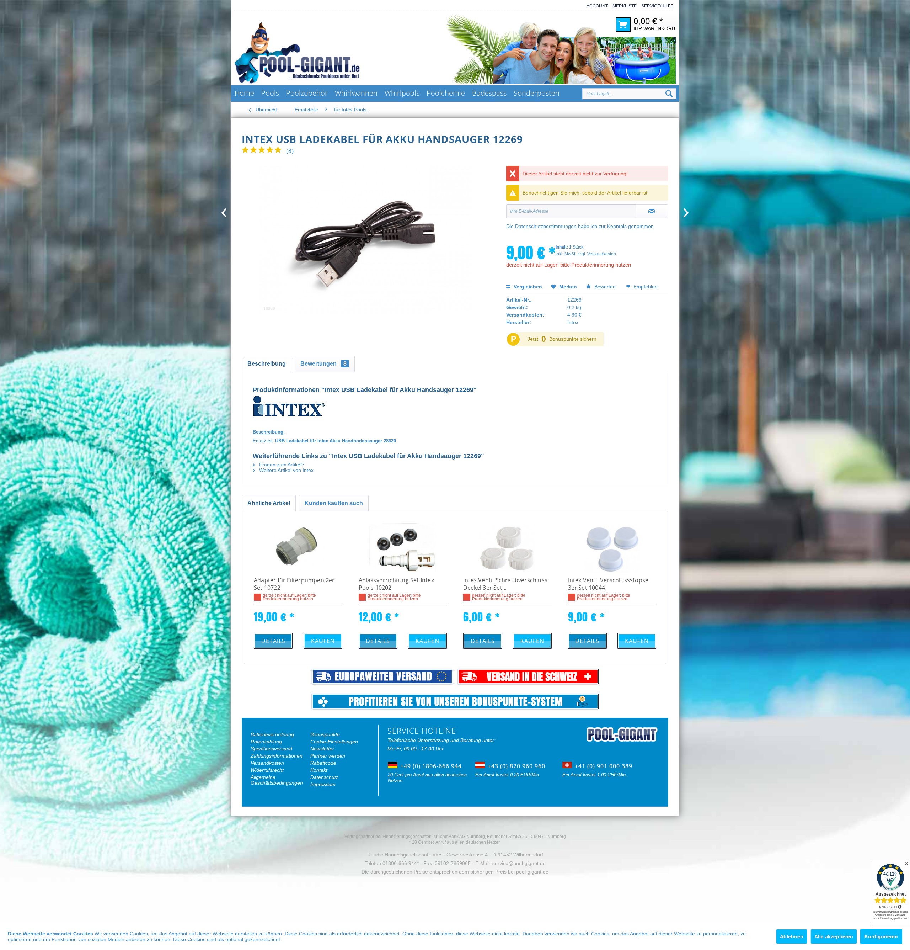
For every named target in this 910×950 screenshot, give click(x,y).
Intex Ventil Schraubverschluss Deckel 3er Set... (505, 584)
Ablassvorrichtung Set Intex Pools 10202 (396, 584)
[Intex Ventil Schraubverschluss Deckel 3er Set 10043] (507, 548)
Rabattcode (323, 763)
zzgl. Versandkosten (596, 253)
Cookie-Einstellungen (334, 741)
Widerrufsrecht (267, 770)
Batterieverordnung (272, 734)
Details (273, 641)
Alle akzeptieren (833, 936)
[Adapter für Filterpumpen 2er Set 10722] (298, 548)
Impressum (323, 784)
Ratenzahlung (266, 741)
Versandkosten (267, 763)
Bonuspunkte (325, 734)
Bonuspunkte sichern (572, 339)
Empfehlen (645, 287)
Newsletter (322, 749)
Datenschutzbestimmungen (546, 226)
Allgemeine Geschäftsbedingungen (277, 780)
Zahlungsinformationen (277, 756)
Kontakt (318, 770)
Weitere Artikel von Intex (286, 470)
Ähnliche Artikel (268, 503)
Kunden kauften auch (334, 503)
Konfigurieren (881, 936)
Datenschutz (324, 777)
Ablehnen (791, 936)
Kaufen (323, 641)
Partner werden (327, 756)
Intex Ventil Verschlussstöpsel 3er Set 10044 (609, 584)
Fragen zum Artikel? (281, 464)
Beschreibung (266, 364)
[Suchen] (669, 94)
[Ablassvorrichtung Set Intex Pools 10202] (403, 548)
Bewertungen (323, 364)
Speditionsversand (271, 749)
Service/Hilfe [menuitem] (657, 6)
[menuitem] (595, 6)
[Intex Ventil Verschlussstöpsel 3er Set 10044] (612, 548)
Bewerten (605, 287)
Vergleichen (527, 287)
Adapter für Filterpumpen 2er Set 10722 (294, 584)
